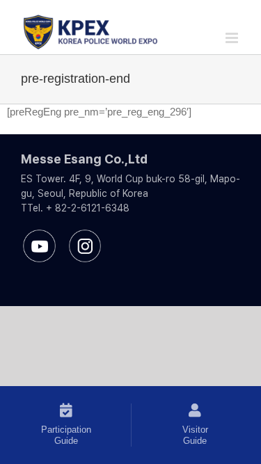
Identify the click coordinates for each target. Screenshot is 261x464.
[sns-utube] (39, 235)
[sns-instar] (85, 235)
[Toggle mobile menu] (233, 38)
